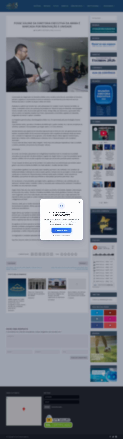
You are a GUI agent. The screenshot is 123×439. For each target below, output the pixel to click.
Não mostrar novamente (62, 235)
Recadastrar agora (61, 230)
